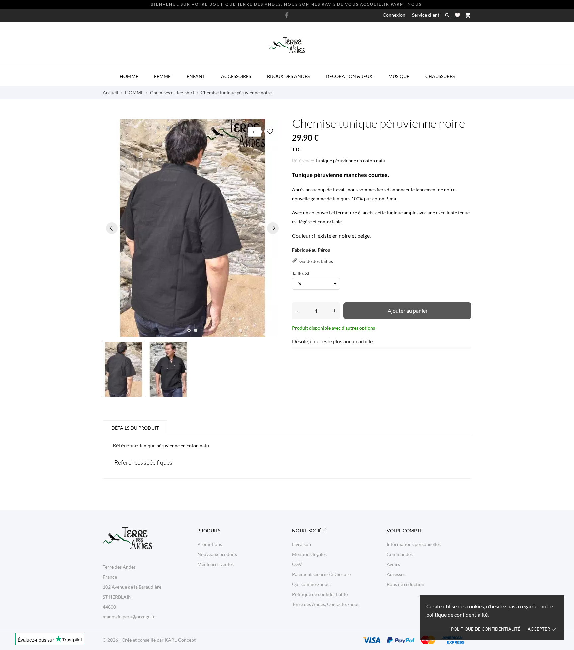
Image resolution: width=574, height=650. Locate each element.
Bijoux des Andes (288, 76)
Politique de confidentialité (485, 629)
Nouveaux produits (217, 554)
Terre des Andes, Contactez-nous (325, 604)
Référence (125, 445)
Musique (398, 76)
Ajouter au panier (408, 310)
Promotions (209, 544)
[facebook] (287, 15)
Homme (129, 76)
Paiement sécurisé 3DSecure (321, 574)
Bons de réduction (405, 584)
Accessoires (236, 76)
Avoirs (393, 564)
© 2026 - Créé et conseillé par (134, 640)
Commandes (400, 554)
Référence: (303, 160)
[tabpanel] (192, 228)
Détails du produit (135, 428)
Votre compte (404, 530)
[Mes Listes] (457, 15)
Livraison (301, 544)
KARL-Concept (180, 640)
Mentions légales (309, 554)
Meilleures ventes (215, 564)
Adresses (396, 574)
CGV (297, 564)
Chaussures (440, 76)
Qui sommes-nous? (311, 584)
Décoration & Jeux (349, 76)
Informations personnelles (414, 544)
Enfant (196, 76)
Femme (162, 76)
